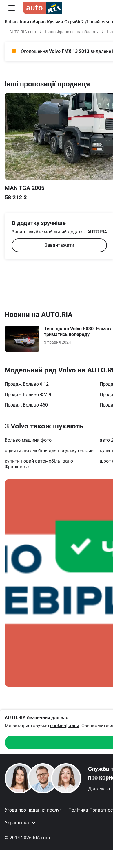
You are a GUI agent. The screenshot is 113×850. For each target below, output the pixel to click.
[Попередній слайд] (18, 145)
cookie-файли (64, 725)
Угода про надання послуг (33, 810)
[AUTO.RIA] (42, 8)
